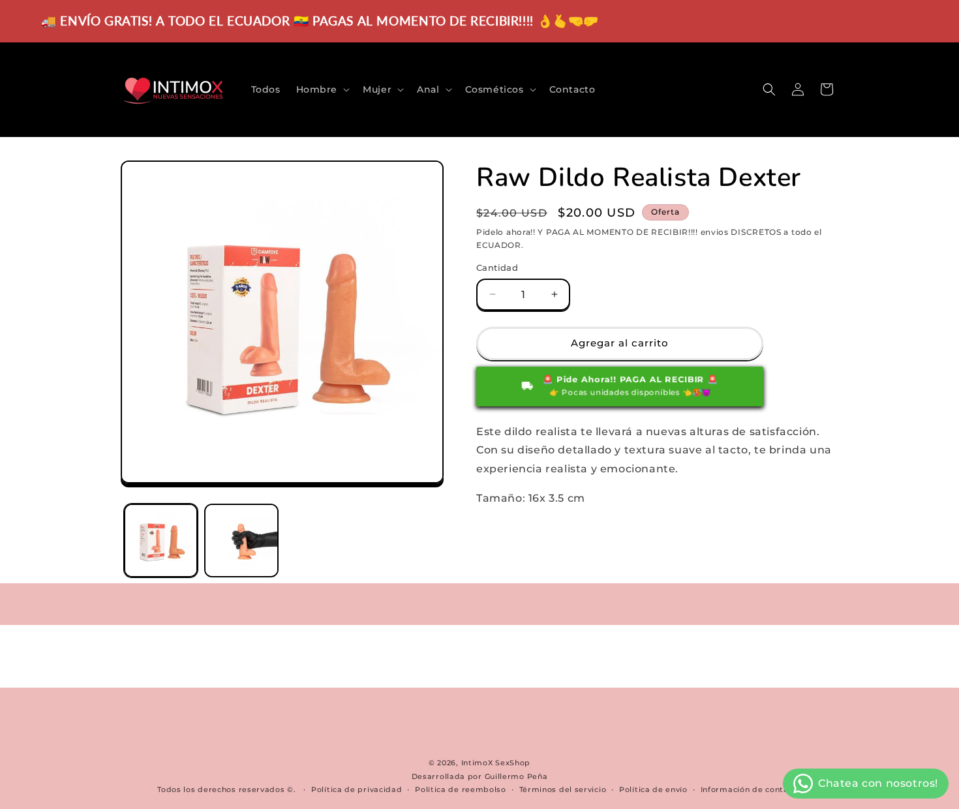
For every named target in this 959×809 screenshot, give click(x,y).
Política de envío (653, 789)
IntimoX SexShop (496, 762)
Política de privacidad (356, 789)
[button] (322, 89)
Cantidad (497, 267)
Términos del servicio (563, 789)
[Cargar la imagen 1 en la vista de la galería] (161, 540)
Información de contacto (751, 789)
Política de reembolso (460, 789)
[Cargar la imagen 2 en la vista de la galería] (241, 540)
